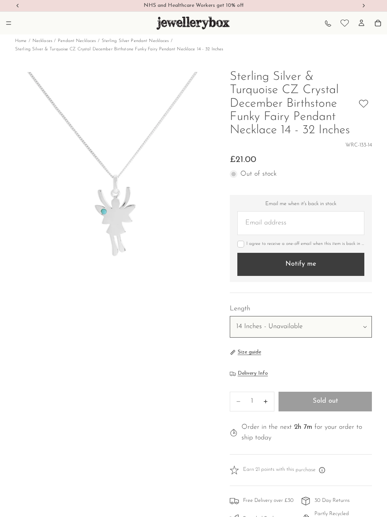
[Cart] (378, 23)
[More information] (322, 470)
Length (240, 308)
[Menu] (8, 23)
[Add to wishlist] (363, 103)
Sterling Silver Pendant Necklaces (135, 41)
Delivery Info (253, 373)
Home (20, 41)
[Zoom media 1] (113, 168)
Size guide (249, 352)
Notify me (300, 264)
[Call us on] (328, 23)
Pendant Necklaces (77, 41)
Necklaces (42, 41)
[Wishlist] (344, 23)
